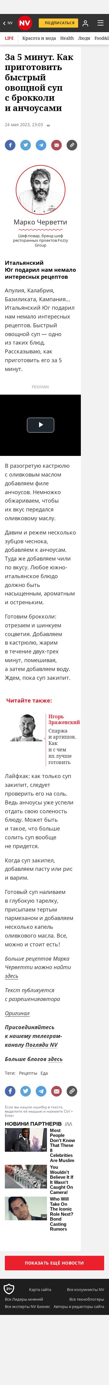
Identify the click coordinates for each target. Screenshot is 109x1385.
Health (67, 38)
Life (9, 38)
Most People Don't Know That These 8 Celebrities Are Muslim (62, 1145)
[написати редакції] (56, 145)
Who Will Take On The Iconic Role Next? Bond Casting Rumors (61, 1214)
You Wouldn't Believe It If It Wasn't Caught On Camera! (61, 1180)
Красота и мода (39, 38)
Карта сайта (40, 1289)
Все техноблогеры (86, 1299)
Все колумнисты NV (85, 1289)
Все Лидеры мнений (24, 1299)
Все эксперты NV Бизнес (27, 1306)
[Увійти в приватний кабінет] (84, 23)
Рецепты (28, 1073)
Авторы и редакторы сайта (79, 1306)
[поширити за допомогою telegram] (41, 145)
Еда (44, 1073)
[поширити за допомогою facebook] (10, 145)
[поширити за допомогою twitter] (25, 145)
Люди (84, 38)
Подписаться (59, 22)
